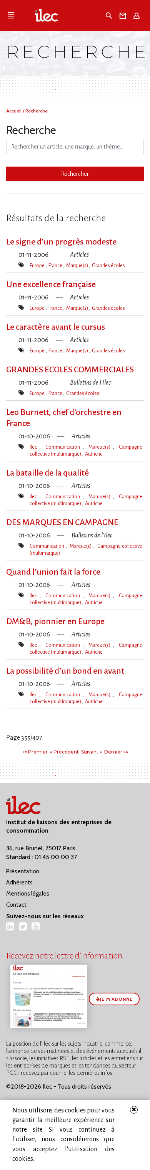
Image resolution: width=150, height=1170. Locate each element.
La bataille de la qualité (47, 473)
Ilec (34, 447)
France (55, 265)
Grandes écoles (108, 265)
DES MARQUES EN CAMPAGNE (62, 522)
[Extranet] (138, 15)
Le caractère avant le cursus (55, 327)
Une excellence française (51, 284)
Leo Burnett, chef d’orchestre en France (64, 418)
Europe (37, 265)
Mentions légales (27, 893)
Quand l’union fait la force (53, 572)
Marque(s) (77, 265)
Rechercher (75, 174)
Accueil (14, 111)
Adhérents (19, 882)
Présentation (22, 871)
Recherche (36, 111)
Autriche (94, 454)
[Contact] (124, 15)
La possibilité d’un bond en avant (65, 671)
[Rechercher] (110, 15)
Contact (16, 904)
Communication (63, 447)
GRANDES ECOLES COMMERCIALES (70, 369)
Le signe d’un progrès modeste (61, 241)
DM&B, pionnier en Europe (55, 621)
